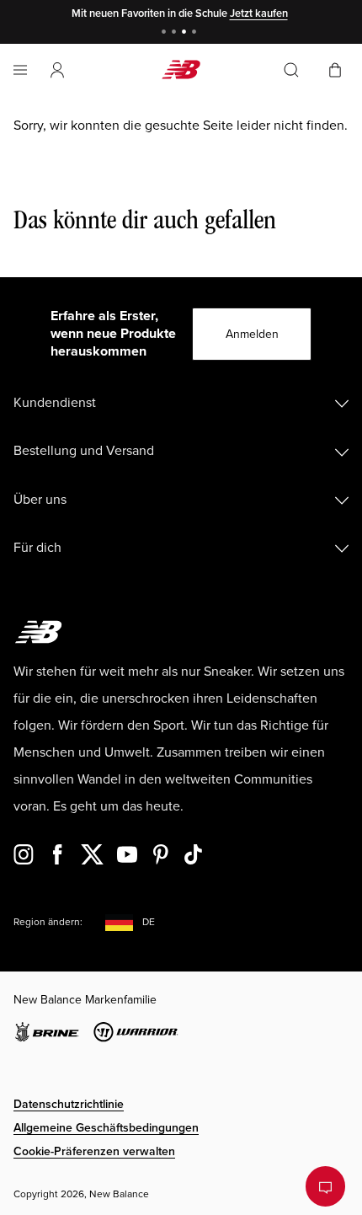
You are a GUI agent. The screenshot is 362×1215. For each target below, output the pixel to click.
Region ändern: (48, 922)
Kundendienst (54, 402)
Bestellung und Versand (83, 450)
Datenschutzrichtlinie (68, 1104)
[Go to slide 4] (196, 33)
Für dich (37, 547)
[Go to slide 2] (176, 33)
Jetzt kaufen (259, 13)
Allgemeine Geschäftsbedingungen (106, 1128)
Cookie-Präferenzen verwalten (94, 1151)
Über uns (40, 499)
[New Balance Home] (181, 69)
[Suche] (291, 69)
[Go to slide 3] (186, 33)
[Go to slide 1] (166, 33)
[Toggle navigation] (20, 70)
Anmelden (252, 334)
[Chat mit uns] (325, 1186)
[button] (57, 69)
